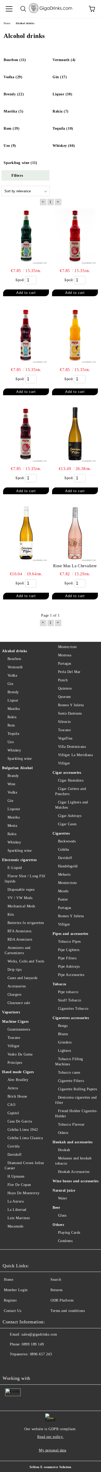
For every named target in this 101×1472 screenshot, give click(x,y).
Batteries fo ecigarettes (26, 923)
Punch (63, 680)
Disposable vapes (21, 890)
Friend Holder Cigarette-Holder (76, 1113)
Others (63, 1133)
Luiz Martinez (19, 1218)
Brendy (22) (14, 94)
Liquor (13, 700)
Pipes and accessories (70, 934)
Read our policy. (50, 1437)
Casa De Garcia (20, 1121)
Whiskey (14, 750)
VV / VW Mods (20, 898)
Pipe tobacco (68, 992)
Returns (57, 1290)
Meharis (64, 874)
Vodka (12, 675)
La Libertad (17, 1210)
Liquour (14, 809)
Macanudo (16, 1226)
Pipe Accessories (71, 975)
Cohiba (63, 849)
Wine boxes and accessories (76, 1181)
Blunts (63, 1034)
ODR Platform (62, 1300)
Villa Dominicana (72, 747)
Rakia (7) (61, 111)
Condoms (65, 1241)
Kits (11, 914)
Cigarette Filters (71, 1081)
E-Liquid (15, 868)
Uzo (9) (10, 146)
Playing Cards (69, 1233)
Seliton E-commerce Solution (50, 1467)
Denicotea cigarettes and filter (76, 1100)
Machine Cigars (15, 1022)
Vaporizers (11, 1012)
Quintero (65, 688)
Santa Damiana (70, 713)
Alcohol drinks (14, 651)
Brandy (13, 776)
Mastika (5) (13, 111)
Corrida (13, 1146)
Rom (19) (11, 128)
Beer (56, 1208)
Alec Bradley (18, 1080)
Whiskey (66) (64, 146)
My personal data (52, 1450)
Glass (62, 1215)
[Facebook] (9, 1365)
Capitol (13, 1113)
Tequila (13, 734)
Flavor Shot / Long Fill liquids (25, 878)
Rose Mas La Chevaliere (75, 566)
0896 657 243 (41, 1354)
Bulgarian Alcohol (17, 768)
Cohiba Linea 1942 (23, 1130)
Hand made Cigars (18, 1072)
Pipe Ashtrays (69, 966)
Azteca (13, 1088)
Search (56, 1280)
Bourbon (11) (15, 60)
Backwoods (67, 841)
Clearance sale (19, 1003)
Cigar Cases (67, 824)
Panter (63, 899)
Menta (12, 826)
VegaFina (65, 738)
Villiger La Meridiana (75, 755)
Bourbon (14, 659)
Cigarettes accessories (71, 1018)
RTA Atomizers (20, 931)
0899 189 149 (33, 1344)
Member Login (16, 1290)
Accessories (17, 986)
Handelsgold (68, 866)
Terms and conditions (68, 1311)
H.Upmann (16, 1176)
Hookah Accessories (74, 1172)
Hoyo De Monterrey (23, 1193)
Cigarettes (61, 833)
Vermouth (15, 667)
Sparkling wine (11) (20, 163)
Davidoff (15, 1155)
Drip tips (15, 970)
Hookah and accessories (72, 1142)
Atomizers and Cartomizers (18, 950)
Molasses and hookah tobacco (73, 1160)
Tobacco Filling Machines (69, 1061)
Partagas (64, 663)
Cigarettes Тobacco (73, 1009)
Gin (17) (60, 77)
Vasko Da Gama (20, 1054)
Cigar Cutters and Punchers (70, 791)
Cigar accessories (67, 773)
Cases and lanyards (23, 978)
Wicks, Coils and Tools (26, 961)
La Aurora (16, 1201)
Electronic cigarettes (19, 860)
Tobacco (59, 984)
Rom (11, 725)
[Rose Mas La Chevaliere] (75, 533)
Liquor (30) (62, 94)
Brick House (17, 1096)
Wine (12, 784)
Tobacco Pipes (69, 941)
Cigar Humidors (70, 780)
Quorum (64, 697)
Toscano (14, 1038)
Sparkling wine (20, 759)
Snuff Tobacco (69, 1000)
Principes (15, 1063)
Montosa (64, 655)
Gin (10, 684)
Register (10, 1300)
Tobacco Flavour (71, 1124)
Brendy (13, 692)
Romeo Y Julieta (71, 705)
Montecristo (67, 647)
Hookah (64, 1150)
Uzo (11, 742)
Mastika (14, 709)
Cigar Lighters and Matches (71, 804)
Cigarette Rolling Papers (77, 1089)
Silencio (64, 722)
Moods (63, 891)
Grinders (65, 1042)
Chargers (14, 994)
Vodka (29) (13, 77)
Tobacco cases (69, 1072)
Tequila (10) (63, 128)
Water (62, 1198)
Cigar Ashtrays (69, 816)
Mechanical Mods (21, 906)
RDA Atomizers (20, 939)
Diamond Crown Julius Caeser (24, 1165)
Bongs (63, 1026)
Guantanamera (19, 1029)
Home (8, 1280)
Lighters (64, 1051)
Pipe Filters (67, 958)
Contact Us (12, 1311)
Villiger (14, 1046)
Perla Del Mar (69, 672)
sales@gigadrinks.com (39, 1334)
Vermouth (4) (64, 60)
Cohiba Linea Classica (25, 1138)
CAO (11, 1105)
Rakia (12, 717)
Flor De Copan (19, 1185)
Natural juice (64, 1190)
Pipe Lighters (69, 950)
